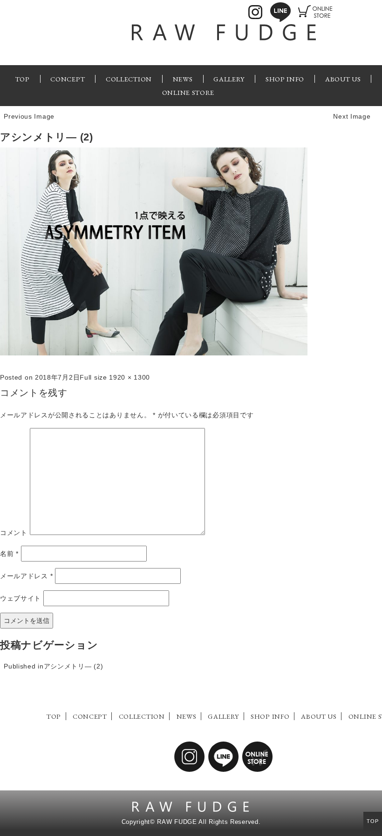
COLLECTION (129, 79)
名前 (9, 553)
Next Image (351, 116)
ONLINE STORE (188, 92)
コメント (13, 532)
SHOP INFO (285, 79)
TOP (22, 79)
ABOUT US (343, 79)
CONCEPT (67, 79)
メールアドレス (26, 576)
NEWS (183, 79)
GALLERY (229, 79)
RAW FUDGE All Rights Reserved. (208, 822)
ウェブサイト (20, 598)
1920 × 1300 (129, 377)
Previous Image (29, 116)
